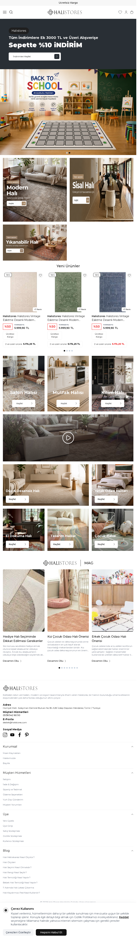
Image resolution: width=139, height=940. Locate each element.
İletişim (7, 779)
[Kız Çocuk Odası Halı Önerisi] (68, 600)
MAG (88, 563)
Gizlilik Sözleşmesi (12, 836)
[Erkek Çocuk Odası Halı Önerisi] (112, 600)
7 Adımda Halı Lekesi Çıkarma (18, 887)
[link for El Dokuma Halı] (24, 530)
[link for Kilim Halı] (112, 383)
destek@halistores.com (15, 722)
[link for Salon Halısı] (24, 383)
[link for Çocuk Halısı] (112, 530)
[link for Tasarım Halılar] (68, 530)
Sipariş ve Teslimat (12, 789)
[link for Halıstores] (68, 87)
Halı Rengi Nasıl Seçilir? (15, 872)
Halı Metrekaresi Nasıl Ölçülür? (19, 857)
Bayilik (6, 763)
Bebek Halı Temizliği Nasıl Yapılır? (20, 882)
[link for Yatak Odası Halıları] (112, 485)
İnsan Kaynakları (11, 753)
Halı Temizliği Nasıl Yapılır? (16, 877)
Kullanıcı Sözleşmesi (13, 841)
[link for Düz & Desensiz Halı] (46, 485)
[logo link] (64, 12)
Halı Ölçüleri (9, 862)
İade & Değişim (11, 784)
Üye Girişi (8, 825)
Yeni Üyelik (8, 820)
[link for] (35, 190)
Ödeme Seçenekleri (13, 794)
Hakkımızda (9, 758)
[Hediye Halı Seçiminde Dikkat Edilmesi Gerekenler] (24, 600)
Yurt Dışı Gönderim (13, 799)
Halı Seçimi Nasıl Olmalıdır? (17, 867)
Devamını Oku (11, 661)
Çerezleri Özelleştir (18, 932)
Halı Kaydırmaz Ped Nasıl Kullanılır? (21, 892)
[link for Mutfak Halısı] (68, 383)
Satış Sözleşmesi (11, 831)
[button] (67, 153)
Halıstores (10, 316)
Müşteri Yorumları (12, 804)
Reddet (124, 917)
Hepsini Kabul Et (51, 932)
